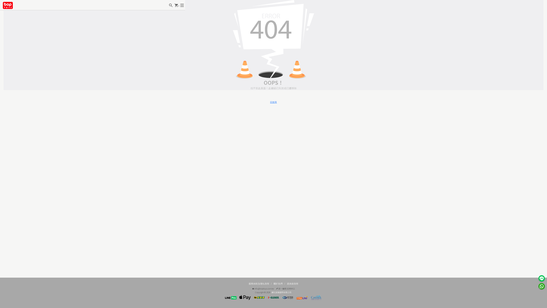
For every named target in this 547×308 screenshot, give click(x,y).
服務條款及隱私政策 (259, 283)
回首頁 (273, 102)
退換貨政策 (292, 283)
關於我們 (278, 283)
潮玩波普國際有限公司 (281, 292)
